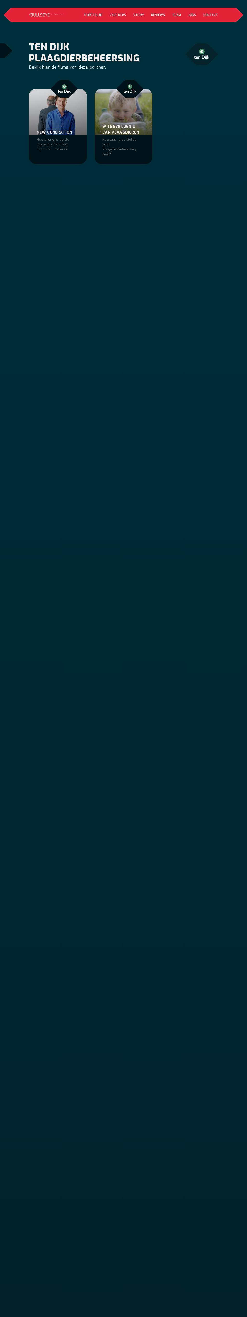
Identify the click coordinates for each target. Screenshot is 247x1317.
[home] (46, 15)
